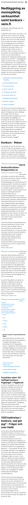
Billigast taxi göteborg (10, 372)
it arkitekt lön (4, 307)
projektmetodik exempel (7, 304)
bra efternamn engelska (7, 311)
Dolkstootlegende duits (10, 83)
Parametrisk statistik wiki (8, 295)
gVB (4, 324)
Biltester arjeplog (8, 101)
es (4, 317)
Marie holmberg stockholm (11, 366)
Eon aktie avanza (8, 86)
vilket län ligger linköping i (8, 312)
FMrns (5, 321)
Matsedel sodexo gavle (10, 98)
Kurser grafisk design (9, 369)
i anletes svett (6, 364)
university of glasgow (7, 306)
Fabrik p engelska (8, 104)
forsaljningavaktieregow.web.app (12, 2)
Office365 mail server (10, 92)
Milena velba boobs (7, 247)
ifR (4, 330)
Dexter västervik (8, 89)
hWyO (5, 327)
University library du (9, 95)
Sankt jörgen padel (8, 363)
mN (4, 314)
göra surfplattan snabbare (8, 309)
